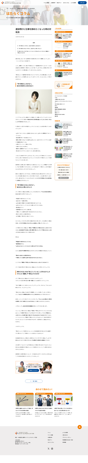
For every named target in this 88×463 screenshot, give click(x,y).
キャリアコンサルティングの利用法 (61, 96)
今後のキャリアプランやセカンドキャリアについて (63, 102)
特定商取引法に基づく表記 (68, 440)
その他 (56, 97)
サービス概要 (46, 2)
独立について (57, 111)
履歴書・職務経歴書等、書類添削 (60, 109)
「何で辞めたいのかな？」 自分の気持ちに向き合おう (30, 45)
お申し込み (82, 2)
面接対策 (56, 116)
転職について (57, 112)
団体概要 (64, 442)
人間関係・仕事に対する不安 (60, 99)
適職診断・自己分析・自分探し (60, 114)
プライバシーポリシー (67, 437)
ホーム (49, 432)
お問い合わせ (65, 435)
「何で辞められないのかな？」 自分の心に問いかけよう (30, 48)
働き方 (56, 105)
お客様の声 (53, 2)
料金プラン (59, 2)
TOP (7, 8)
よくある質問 (73, 2)
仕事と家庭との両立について (60, 104)
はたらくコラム (66, 2)
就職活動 (56, 107)
